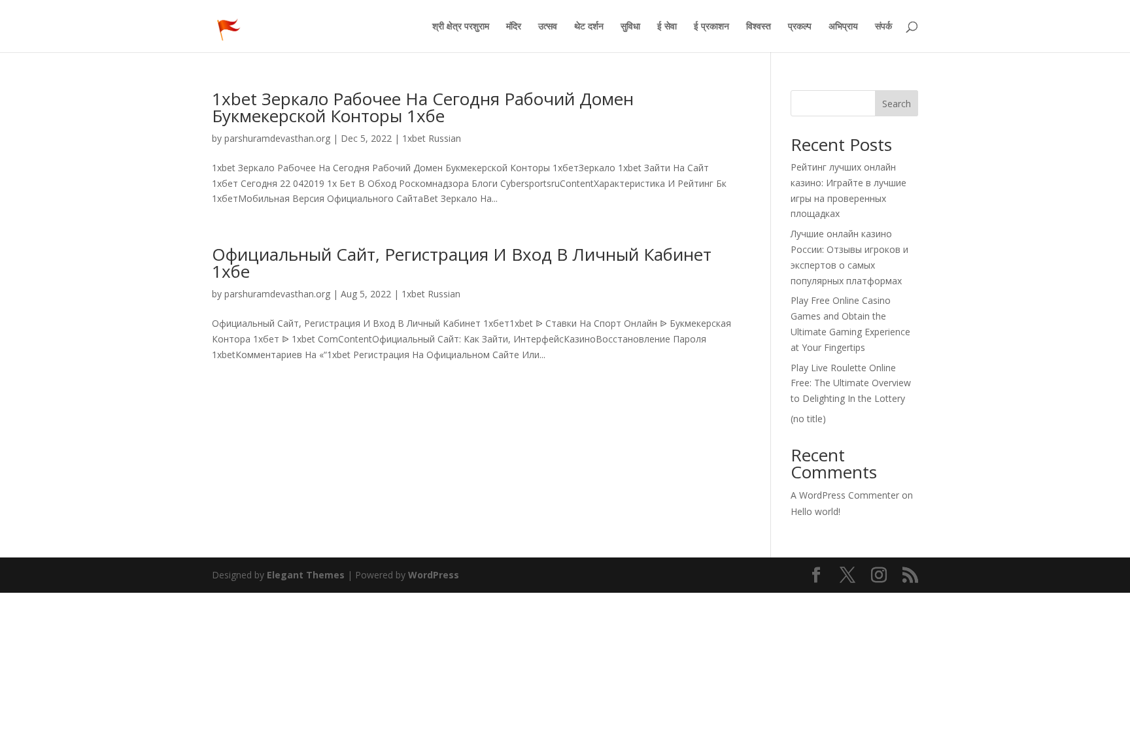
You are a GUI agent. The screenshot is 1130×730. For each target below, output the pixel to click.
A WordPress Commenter (845, 495)
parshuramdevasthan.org (277, 138)
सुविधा (630, 27)
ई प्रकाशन (711, 27)
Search (896, 103)
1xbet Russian (431, 138)
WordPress (433, 575)
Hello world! (815, 511)
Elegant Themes (306, 575)
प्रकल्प (800, 27)
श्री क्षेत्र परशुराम (460, 27)
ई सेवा (667, 27)
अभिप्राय (843, 27)
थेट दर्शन (589, 27)
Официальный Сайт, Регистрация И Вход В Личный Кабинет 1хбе (461, 262)
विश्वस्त (758, 27)
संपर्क (883, 27)
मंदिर (513, 27)
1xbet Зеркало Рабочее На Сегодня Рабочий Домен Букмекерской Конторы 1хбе (423, 107)
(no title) (808, 418)
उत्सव (547, 27)
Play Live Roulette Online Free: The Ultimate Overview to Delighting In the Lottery (851, 383)
